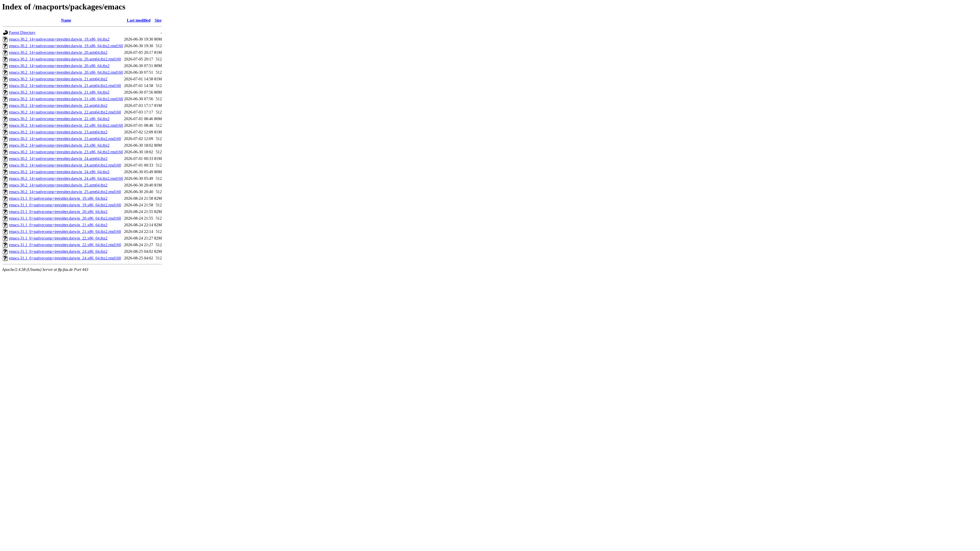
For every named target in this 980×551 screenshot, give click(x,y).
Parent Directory (22, 32)
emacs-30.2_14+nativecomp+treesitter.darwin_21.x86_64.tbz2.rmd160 (66, 99)
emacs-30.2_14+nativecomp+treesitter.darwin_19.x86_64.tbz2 (59, 39)
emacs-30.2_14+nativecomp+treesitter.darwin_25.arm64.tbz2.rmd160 (65, 192)
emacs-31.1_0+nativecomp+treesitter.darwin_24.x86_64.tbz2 (58, 251)
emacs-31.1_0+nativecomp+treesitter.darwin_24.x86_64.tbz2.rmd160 (65, 258)
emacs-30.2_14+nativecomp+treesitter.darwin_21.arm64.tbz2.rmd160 (65, 85)
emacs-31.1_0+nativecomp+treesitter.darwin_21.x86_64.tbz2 (58, 225)
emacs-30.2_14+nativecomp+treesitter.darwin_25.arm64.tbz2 (58, 185)
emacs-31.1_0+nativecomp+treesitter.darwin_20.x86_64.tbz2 (58, 211)
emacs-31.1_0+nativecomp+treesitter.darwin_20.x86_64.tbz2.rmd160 (65, 218)
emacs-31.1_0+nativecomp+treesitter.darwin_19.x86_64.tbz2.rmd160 (65, 205)
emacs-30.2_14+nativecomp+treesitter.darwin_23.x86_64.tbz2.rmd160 (66, 152)
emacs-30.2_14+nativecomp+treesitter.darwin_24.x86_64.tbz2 (59, 172)
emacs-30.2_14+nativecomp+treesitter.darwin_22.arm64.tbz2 (58, 105)
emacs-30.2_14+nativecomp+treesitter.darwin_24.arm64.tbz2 (58, 158)
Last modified (139, 20)
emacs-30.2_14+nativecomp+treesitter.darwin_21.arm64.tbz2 (58, 79)
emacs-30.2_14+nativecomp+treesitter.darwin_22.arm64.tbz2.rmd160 (65, 112)
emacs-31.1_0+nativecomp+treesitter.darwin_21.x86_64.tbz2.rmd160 (65, 231)
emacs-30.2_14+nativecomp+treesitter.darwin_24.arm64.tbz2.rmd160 (65, 165)
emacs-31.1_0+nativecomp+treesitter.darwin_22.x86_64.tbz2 (58, 238)
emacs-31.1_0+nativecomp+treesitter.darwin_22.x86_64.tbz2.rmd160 (65, 245)
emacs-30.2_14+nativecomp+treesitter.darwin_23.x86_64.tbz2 (59, 145)
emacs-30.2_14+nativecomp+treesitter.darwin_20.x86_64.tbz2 (59, 66)
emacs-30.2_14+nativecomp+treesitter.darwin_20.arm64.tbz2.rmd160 (65, 59)
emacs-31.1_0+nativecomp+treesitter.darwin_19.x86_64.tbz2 (58, 198)
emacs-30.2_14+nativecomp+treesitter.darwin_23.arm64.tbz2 (58, 132)
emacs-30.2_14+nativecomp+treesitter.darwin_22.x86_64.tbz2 (59, 119)
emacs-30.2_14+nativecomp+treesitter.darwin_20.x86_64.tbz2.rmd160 (66, 72)
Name (66, 20)
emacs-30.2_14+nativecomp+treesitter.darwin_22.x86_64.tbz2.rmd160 (66, 125)
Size (158, 20)
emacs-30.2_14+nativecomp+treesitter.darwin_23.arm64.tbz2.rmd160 (65, 138)
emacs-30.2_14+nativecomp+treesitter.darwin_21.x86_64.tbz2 (59, 92)
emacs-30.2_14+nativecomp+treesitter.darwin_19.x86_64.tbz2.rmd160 (66, 46)
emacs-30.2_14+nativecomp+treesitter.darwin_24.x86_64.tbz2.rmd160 (66, 178)
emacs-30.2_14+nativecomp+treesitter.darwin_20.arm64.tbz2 (58, 52)
